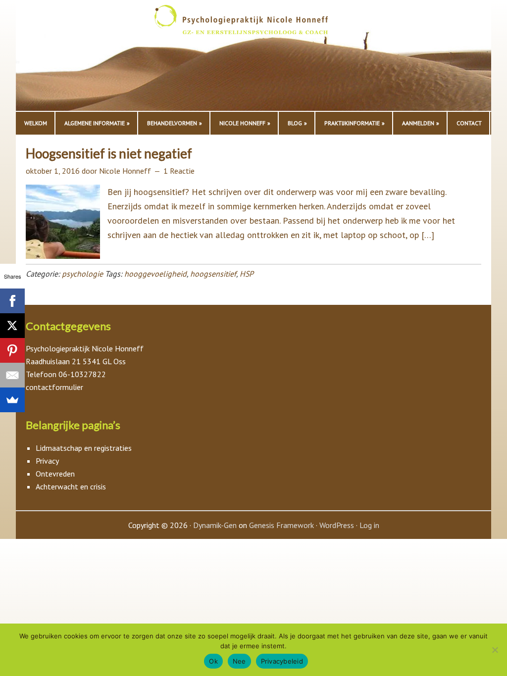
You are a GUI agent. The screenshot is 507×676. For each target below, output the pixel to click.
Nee (239, 661)
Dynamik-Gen (215, 525)
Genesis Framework (281, 525)
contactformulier (54, 387)
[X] (12, 325)
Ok (213, 661)
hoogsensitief (213, 274)
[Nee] (495, 650)
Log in (369, 525)
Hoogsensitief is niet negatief (109, 153)
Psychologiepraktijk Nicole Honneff (253, 58)
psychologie (82, 274)
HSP (247, 274)
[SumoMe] (12, 399)
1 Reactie (179, 171)
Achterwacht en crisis (71, 486)
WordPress (336, 525)
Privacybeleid (282, 661)
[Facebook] (12, 301)
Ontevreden (55, 474)
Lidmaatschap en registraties (84, 448)
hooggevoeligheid (155, 274)
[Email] (12, 375)
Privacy (47, 461)
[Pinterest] (12, 350)
